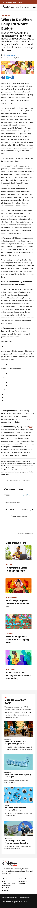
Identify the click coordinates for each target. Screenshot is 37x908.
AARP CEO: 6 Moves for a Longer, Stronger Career (15, 742)
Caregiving (8, 838)
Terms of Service (24, 898)
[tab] (10, 509)
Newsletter (6, 888)
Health (6, 805)
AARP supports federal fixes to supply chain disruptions (16, 781)
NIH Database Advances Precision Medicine (15, 809)
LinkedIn (12, 77)
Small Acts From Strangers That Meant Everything (18, 675)
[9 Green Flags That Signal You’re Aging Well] (18, 621)
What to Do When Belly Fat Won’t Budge (16, 24)
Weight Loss (6, 15)
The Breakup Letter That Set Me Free (16, 569)
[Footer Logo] (18, 863)
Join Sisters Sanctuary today (12, 2)
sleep (31, 427)
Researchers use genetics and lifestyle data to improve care (18, 814)
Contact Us (22, 879)
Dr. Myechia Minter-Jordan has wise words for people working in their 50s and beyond (18, 748)
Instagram (5, 890)
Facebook (3, 77)
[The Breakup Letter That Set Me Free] (18, 552)
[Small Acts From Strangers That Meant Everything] (18, 657)
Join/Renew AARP (24, 881)
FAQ (3, 881)
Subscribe (25, 7)
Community (6, 885)
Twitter (8, 77)
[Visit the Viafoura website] (29, 533)
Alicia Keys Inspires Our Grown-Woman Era (17, 603)
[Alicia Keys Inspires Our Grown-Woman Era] (18, 585)
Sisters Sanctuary (8, 883)
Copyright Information (9, 898)
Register (30, 495)
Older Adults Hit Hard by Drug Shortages (17, 775)
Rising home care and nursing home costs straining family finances (17, 847)
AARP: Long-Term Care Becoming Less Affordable (16, 842)
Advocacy (7, 739)
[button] (34, 7)
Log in (24, 495)
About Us (5, 879)
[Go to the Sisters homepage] (5, 7)
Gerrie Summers (9, 55)
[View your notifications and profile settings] (32, 509)
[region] (18, 513)
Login (17, 7)
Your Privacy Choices (22, 902)
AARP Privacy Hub (8, 902)
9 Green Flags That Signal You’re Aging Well (17, 639)
